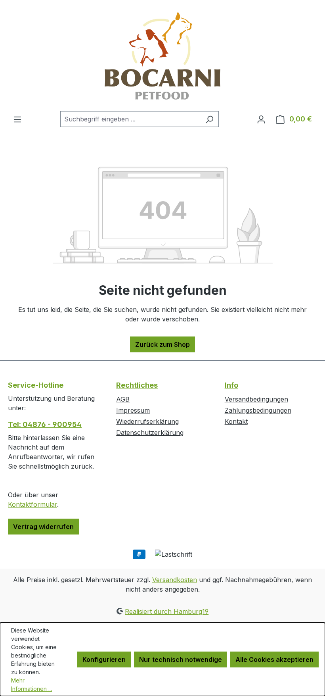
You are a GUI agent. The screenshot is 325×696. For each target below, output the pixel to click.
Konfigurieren (104, 659)
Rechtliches (137, 385)
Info (231, 385)
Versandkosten (174, 580)
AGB (123, 399)
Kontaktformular (32, 504)
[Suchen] (209, 119)
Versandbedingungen (256, 399)
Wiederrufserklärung (147, 421)
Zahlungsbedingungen (258, 410)
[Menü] (17, 119)
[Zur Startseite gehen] (162, 56)
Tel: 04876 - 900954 (45, 424)
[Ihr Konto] (261, 119)
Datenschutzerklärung (150, 432)
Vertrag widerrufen (43, 527)
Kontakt (236, 421)
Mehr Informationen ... (31, 684)
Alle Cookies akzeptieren (274, 659)
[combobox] (130, 119)
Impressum (133, 410)
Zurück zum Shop (162, 344)
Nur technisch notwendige (180, 659)
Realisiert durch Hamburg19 (166, 611)
